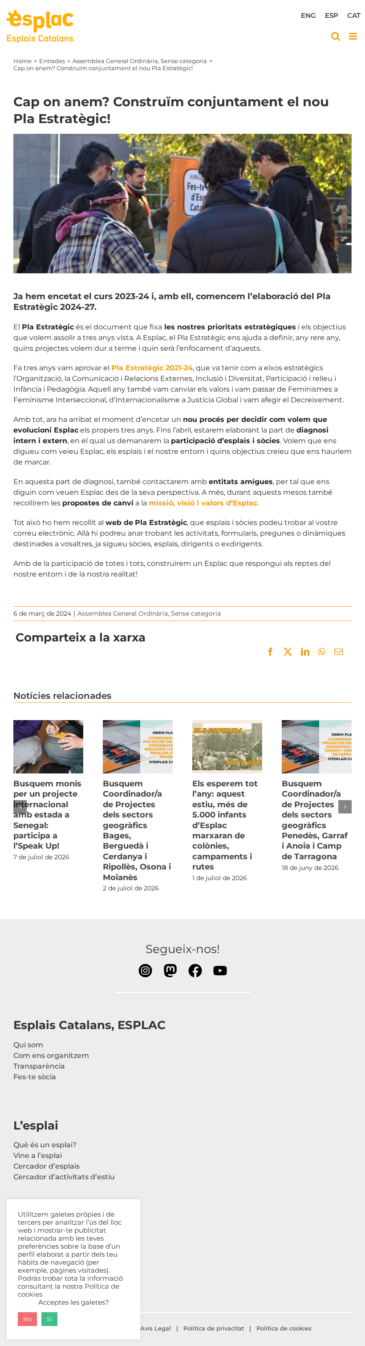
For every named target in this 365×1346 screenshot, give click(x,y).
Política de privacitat (213, 1328)
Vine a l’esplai (37, 1155)
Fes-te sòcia (34, 1077)
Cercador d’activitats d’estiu (64, 1177)
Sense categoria (196, 613)
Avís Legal (155, 1328)
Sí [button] (49, 1318)
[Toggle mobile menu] (353, 36)
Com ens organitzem (51, 1055)
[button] (20, 806)
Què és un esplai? (45, 1145)
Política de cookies (284, 1328)
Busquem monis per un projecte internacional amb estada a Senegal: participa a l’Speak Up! (48, 746)
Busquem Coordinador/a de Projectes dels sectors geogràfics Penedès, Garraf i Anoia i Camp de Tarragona (316, 746)
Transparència (39, 1066)
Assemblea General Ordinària (122, 613)
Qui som (28, 1045)
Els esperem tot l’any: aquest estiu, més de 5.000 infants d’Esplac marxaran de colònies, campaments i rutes (227, 746)
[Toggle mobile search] (335, 36)
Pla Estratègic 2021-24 (152, 368)
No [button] (27, 1318)
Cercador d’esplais (46, 1166)
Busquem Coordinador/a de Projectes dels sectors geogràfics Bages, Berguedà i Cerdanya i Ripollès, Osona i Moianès (137, 746)
